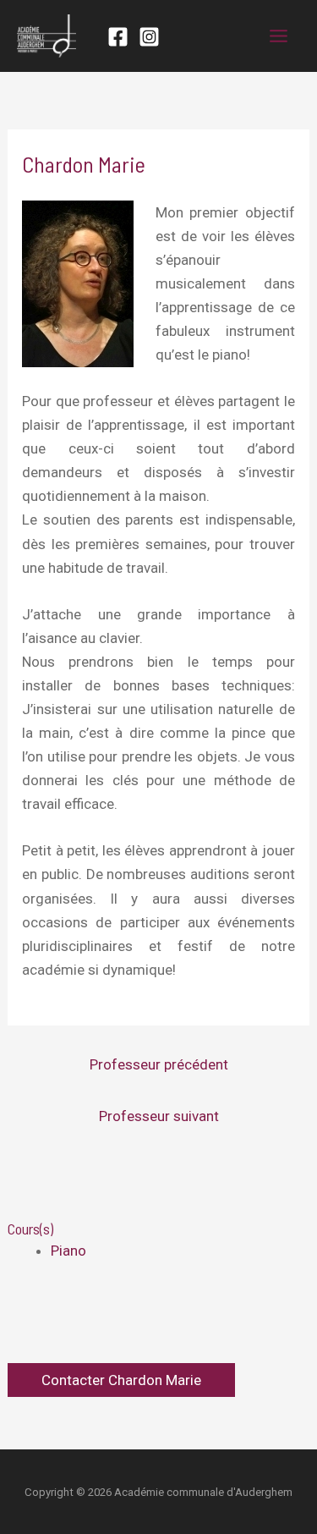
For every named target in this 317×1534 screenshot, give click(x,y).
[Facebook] (117, 36)
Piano (68, 1250)
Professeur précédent (159, 1064)
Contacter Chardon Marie (121, 1380)
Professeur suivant (159, 1116)
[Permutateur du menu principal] (279, 36)
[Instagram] (149, 36)
